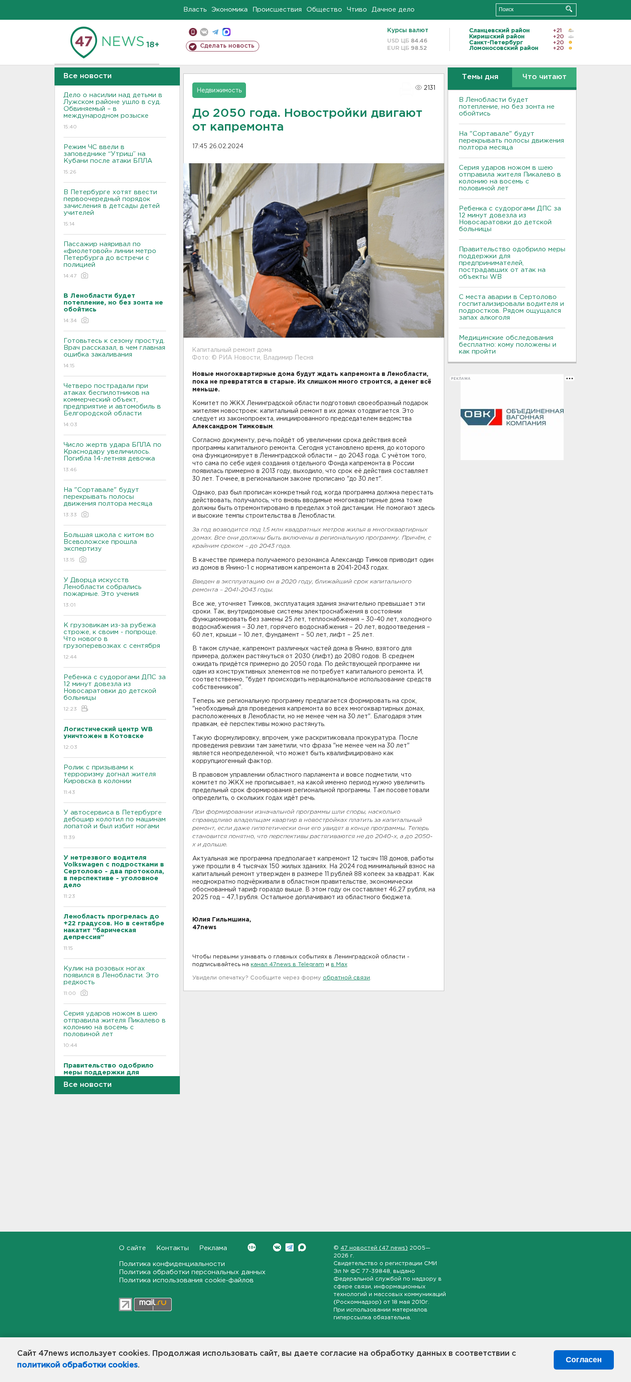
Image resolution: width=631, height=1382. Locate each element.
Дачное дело (393, 9)
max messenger (226, 32)
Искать (569, 9)
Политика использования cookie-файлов (186, 1280)
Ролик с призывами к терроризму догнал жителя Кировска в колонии (110, 780)
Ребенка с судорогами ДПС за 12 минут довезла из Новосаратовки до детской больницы (115, 692)
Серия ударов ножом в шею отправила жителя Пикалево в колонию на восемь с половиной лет (115, 1029)
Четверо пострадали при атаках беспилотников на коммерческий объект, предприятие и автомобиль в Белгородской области (112, 405)
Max (302, 1247)
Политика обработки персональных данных (192, 1272)
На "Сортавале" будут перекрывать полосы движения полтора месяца (108, 502)
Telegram (289, 1247)
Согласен (584, 1359)
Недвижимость (219, 90)
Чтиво (357, 9)
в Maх (339, 964)
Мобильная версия (193, 32)
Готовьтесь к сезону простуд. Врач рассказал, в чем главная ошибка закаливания (114, 353)
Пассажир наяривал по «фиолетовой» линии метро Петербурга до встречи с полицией (110, 259)
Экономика (230, 9)
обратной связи (346, 978)
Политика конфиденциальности (172, 1264)
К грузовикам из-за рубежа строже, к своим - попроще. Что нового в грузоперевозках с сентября (112, 640)
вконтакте (204, 32)
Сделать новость (227, 46)
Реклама (213, 1248)
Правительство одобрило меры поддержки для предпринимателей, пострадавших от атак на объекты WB (512, 263)
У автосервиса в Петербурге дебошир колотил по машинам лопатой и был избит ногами (115, 825)
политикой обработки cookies (77, 1365)
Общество (324, 9)
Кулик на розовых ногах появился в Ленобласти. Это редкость (111, 981)
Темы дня (480, 77)
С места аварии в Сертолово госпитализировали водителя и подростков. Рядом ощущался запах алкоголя (511, 307)
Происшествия (277, 9)
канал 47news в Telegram (287, 964)
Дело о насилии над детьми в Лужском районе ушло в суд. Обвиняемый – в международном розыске (113, 110)
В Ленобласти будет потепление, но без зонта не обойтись (507, 106)
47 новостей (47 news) (374, 1248)
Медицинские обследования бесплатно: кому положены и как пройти (507, 344)
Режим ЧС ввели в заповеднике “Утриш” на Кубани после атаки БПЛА (108, 159)
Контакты (172, 1248)
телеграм (215, 32)
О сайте (132, 1248)
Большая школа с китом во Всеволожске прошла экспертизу (109, 547)
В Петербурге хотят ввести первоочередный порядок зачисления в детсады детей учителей (112, 207)
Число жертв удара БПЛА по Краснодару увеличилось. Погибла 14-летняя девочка (112, 457)
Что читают (544, 77)
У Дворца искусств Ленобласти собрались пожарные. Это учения (103, 592)
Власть (195, 9)
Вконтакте (277, 1247)
